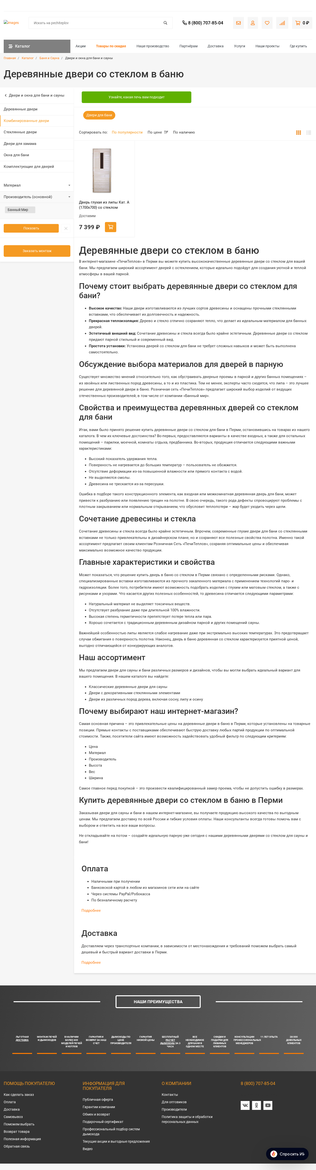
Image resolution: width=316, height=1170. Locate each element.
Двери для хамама (20, 143)
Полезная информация (22, 1139)
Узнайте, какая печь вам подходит (137, 97)
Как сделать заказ (19, 1095)
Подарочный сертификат (103, 1122)
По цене (155, 132)
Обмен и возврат (96, 1114)
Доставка (216, 46)
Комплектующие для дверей (29, 166)
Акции (81, 46)
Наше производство (153, 46)
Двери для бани (99, 115)
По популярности (127, 132)
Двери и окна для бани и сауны (36, 95)
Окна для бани (16, 155)
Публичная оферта (98, 1099)
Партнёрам (188, 46)
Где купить (298, 46)
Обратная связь (17, 1146)
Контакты (170, 1095)
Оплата (10, 1102)
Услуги (239, 46)
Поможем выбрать (19, 1124)
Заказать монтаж (37, 251)
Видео (88, 1149)
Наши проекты (267, 46)
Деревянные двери (21, 109)
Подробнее (91, 910)
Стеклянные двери (20, 132)
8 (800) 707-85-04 (258, 1083)
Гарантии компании (99, 1107)
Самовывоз (13, 1117)
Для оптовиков (174, 1102)
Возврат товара (17, 1132)
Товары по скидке (111, 46)
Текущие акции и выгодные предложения (116, 1141)
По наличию (184, 132)
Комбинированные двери (26, 121)
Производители (174, 1109)
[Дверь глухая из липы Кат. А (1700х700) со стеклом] (104, 171)
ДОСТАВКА (22, 1040)
